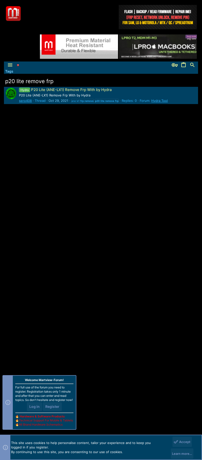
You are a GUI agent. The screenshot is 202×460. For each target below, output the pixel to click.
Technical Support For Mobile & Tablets (46, 420)
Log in (34, 406)
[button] (10, 65)
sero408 (25, 101)
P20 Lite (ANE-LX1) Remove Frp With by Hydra (65, 89)
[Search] (192, 65)
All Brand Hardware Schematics (41, 424)
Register (52, 406)
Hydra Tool (159, 101)
